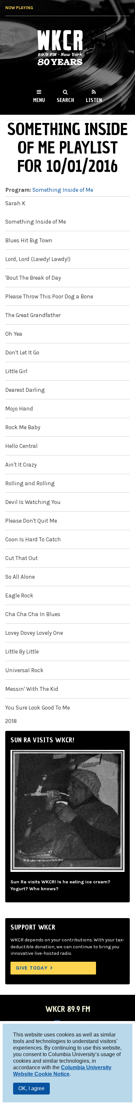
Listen (94, 100)
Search (65, 100)
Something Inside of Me (62, 190)
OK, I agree (31, 1088)
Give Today (32, 968)
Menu (39, 100)
